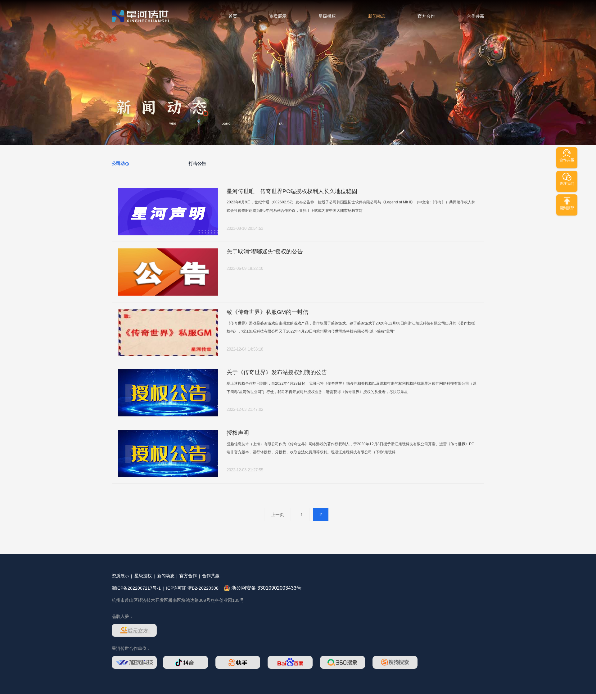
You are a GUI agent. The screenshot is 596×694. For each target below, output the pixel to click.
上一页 (277, 514)
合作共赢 (475, 16)
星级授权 (327, 16)
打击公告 (197, 163)
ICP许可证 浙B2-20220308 (192, 588)
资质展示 (278, 16)
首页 (232, 16)
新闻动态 (377, 16)
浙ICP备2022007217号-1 (136, 588)
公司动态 (120, 163)
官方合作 (426, 16)
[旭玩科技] (134, 662)
